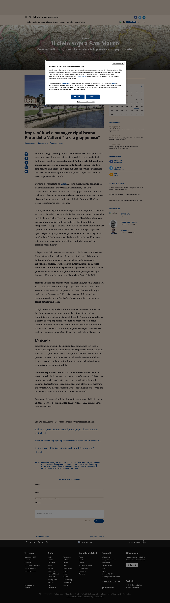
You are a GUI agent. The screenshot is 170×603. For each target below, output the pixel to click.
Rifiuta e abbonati (118, 63)
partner (113, 83)
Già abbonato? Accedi (86, 102)
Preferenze (78, 96)
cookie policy (81, 76)
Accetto (93, 96)
